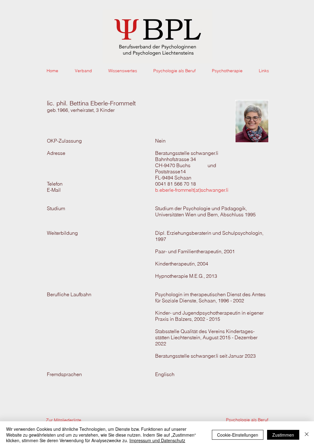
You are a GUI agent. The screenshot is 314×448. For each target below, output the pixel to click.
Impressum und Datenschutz (157, 440)
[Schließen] (306, 434)
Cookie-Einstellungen (237, 435)
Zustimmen (283, 435)
